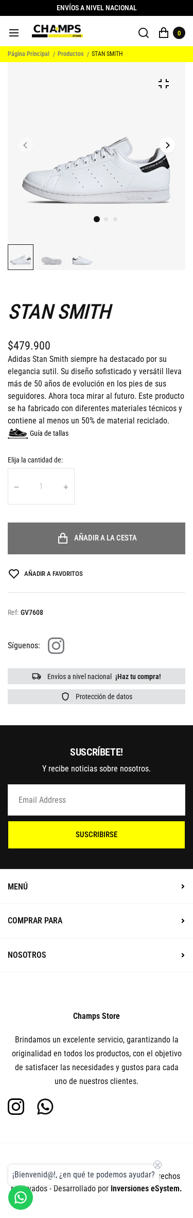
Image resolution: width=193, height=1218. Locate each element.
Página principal (28, 53)
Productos (70, 53)
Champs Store (96, 1016)
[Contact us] (20, 1197)
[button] (106, 219)
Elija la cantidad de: (35, 460)
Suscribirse (96, 834)
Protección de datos (103, 696)
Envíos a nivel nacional (103, 676)
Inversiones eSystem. (146, 1188)
